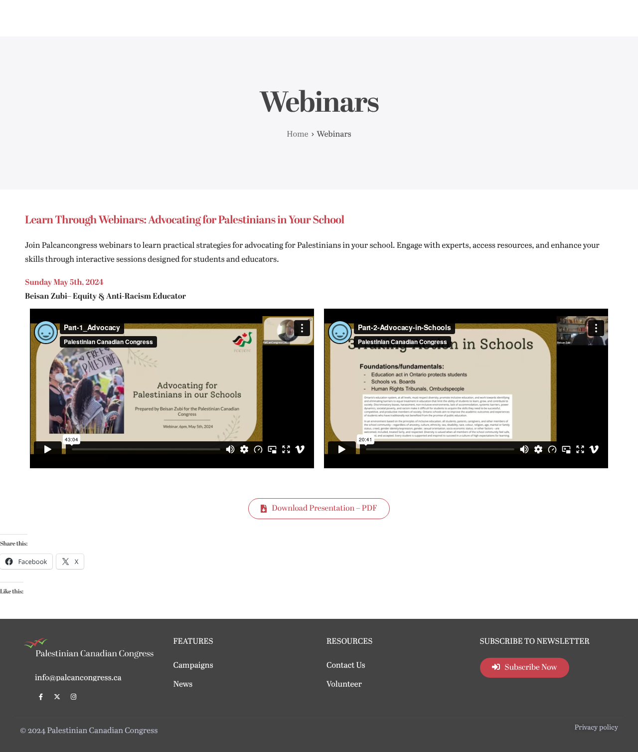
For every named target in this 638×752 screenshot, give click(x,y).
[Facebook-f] (40, 697)
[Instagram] (73, 697)
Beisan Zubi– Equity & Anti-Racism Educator (105, 297)
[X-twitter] (57, 697)
